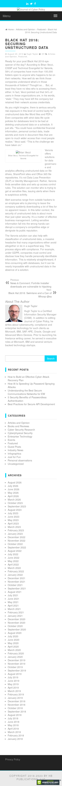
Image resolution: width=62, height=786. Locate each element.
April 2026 (13, 496)
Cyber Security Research (21, 429)
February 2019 (16, 694)
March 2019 (14, 691)
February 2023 (16, 530)
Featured (22, 56)
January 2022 (15, 574)
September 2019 (17, 670)
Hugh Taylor (32, 54)
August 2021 (15, 592)
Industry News (15, 450)
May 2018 (13, 725)
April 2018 (13, 728)
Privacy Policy (12, 759)
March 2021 (14, 609)
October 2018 (15, 708)
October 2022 (15, 544)
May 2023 (13, 520)
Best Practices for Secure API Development (31, 404)
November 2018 (16, 704)
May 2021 (13, 602)
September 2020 (17, 629)
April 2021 (13, 605)
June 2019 (13, 680)
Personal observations (20, 460)
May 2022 (13, 561)
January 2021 (15, 615)
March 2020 (14, 650)
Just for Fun (14, 457)
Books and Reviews (18, 426)
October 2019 (15, 667)
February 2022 (16, 571)
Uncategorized (16, 463)
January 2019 (15, 698)
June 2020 (13, 639)
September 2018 (17, 711)
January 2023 (15, 533)
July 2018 (13, 718)
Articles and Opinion (19, 422)
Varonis (48, 68)
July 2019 (13, 677)
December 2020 (16, 619)
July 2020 (13, 636)
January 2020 (15, 656)
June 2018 (13, 721)
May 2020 (13, 643)
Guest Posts (14, 446)
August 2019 (15, 674)
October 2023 (15, 503)
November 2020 (16, 622)
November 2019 (16, 663)
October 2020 (15, 626)
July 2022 (13, 554)
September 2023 (17, 506)
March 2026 (14, 499)
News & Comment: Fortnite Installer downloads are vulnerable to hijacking (30, 283)
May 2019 (13, 684)
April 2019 (13, 687)
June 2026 (13, 489)
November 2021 (16, 581)
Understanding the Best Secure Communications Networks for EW (26, 392)
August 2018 (15, 715)
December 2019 (16, 660)
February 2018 (16, 735)
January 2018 (15, 739)
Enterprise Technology (20, 436)
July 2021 (13, 595)
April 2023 (13, 523)
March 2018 (14, 732)
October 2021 (15, 585)
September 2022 (17, 547)
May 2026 (13, 492)
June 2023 (13, 516)
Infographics (14, 453)
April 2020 (13, 646)
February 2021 (16, 612)
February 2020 (16, 653)
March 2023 (14, 527)
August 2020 (15, 633)
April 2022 (13, 564)
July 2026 (13, 486)
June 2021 (13, 598)
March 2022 (14, 568)
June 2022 (13, 557)
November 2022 (16, 540)
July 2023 (13, 513)
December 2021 (16, 578)
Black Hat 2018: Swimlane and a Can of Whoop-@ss (30, 293)
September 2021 (17, 588)
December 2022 (16, 537)
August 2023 (15, 509)
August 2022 (15, 550)
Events (11, 440)
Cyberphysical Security (20, 433)
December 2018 (16, 701)
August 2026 (15, 482)
